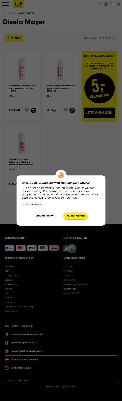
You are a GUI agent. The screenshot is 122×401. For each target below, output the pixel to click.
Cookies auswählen (32, 205)
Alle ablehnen (45, 216)
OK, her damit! (75, 216)
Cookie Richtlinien (66, 198)
